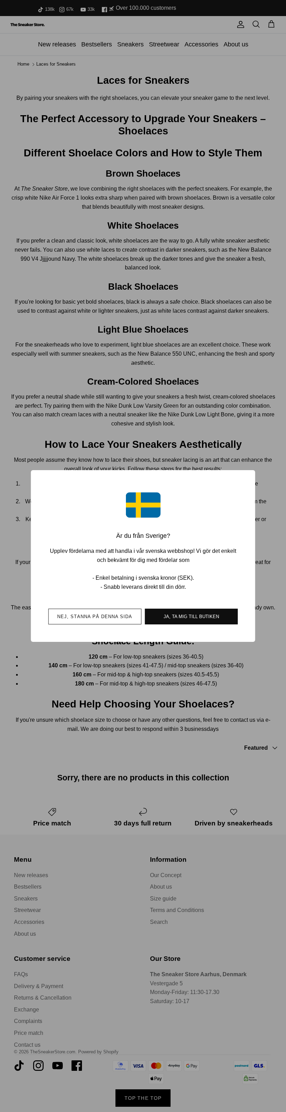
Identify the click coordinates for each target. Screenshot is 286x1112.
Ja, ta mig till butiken (191, 616)
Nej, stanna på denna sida (94, 616)
